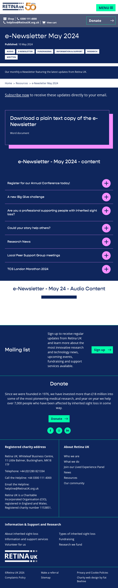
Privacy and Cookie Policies (92, 572)
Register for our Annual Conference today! (39, 183)
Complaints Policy (15, 577)
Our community (74, 483)
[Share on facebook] (50, 430)
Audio (10, 51)
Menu (104, 7)
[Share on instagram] (59, 430)
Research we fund (70, 544)
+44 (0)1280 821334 (32, 471)
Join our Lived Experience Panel (84, 467)
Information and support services (26, 539)
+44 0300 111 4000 (39, 478)
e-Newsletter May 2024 (45, 83)
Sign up (99, 350)
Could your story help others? (28, 228)
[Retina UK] (19, 6)
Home (8, 83)
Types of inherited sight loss (77, 534)
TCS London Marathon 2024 (27, 269)
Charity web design (88, 577)
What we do (71, 461)
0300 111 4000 (28, 18)
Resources (22, 83)
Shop (11, 18)
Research (92, 51)
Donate (95, 20)
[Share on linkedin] (67, 430)
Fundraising (44, 51)
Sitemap (46, 577)
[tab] (10, 83)
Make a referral (50, 572)
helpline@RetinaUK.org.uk (23, 22)
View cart (52, 22)
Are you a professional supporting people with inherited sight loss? (52, 212)
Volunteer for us (15, 544)
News (67, 472)
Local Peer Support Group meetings (33, 255)
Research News (19, 242)
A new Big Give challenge (25, 197)
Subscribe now (17, 95)
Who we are (71, 456)
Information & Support (69, 51)
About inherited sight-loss (21, 534)
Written (11, 57)
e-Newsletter (25, 51)
